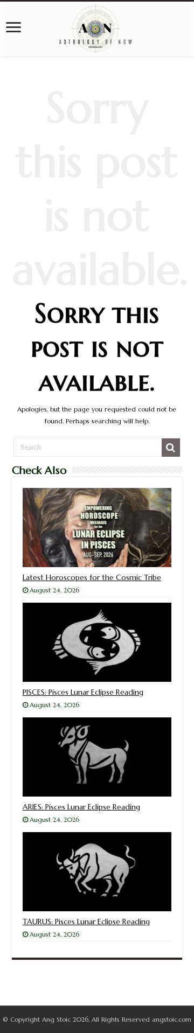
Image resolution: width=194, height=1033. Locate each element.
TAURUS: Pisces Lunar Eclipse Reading (86, 921)
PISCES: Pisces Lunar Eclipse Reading (83, 692)
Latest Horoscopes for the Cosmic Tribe (92, 577)
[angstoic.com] (97, 29)
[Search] (171, 447)
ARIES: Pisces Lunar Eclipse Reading (81, 807)
